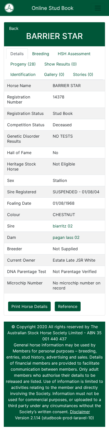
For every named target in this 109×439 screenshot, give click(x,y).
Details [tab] (17, 53)
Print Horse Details (29, 306)
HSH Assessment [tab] (74, 53)
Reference (67, 306)
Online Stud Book (53, 8)
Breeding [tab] (40, 53)
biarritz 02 (63, 225)
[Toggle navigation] (98, 8)
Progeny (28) (23, 64)
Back (14, 28)
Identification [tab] (22, 74)
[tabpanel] (54, 187)
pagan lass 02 (66, 237)
